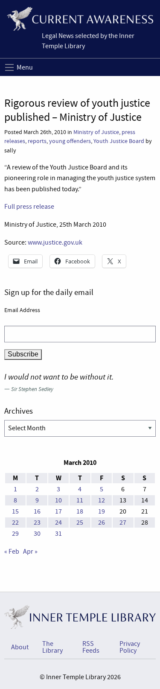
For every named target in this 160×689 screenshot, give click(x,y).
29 (15, 533)
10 (58, 500)
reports (37, 141)
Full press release (29, 206)
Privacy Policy (129, 647)
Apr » (30, 551)
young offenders (70, 141)
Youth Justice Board (118, 141)
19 (101, 511)
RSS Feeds (90, 647)
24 (58, 522)
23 (37, 522)
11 (79, 500)
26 (101, 522)
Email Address (22, 310)
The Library (52, 647)
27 (122, 522)
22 (15, 522)
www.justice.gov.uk (55, 242)
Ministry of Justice (96, 132)
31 (58, 533)
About (20, 647)
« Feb (11, 551)
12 (101, 500)
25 (79, 522)
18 (79, 511)
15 (15, 511)
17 (58, 511)
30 (37, 533)
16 (37, 511)
